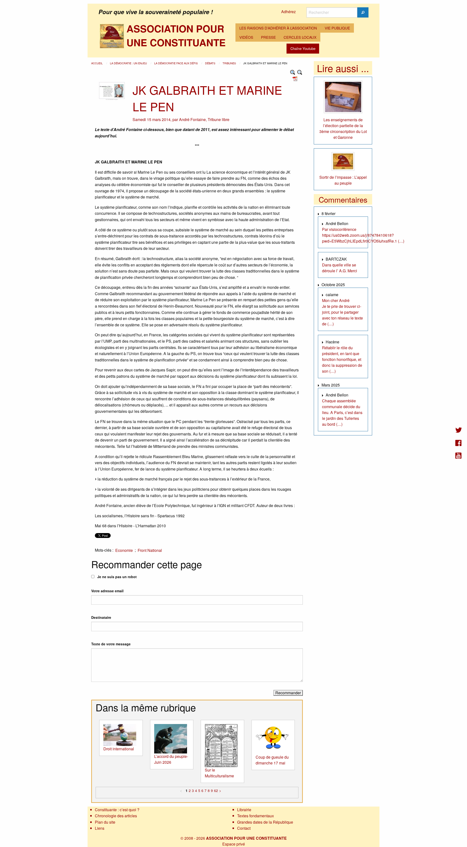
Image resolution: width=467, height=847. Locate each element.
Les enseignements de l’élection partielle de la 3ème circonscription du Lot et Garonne (343, 128)
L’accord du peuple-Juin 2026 (171, 759)
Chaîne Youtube (302, 48)
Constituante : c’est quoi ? (117, 809)
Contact (244, 828)
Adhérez (288, 11)
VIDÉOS (246, 37)
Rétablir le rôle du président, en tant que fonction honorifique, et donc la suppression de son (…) (342, 359)
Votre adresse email (107, 590)
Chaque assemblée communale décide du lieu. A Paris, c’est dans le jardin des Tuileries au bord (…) (342, 412)
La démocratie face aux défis (176, 63)
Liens (99, 828)
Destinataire (101, 617)
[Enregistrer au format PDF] (295, 78)
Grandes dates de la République (265, 822)
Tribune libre (218, 119)
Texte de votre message (111, 643)
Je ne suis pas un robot (116, 576)
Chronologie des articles (116, 816)
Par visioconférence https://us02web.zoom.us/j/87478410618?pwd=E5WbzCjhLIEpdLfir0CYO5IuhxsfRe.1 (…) (363, 235)
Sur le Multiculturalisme (219, 773)
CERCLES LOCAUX (300, 37)
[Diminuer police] (300, 72)
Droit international (118, 749)
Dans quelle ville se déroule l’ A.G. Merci (339, 267)
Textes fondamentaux (255, 816)
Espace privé (233, 844)
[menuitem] (278, 28)
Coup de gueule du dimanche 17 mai (272, 760)
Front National (150, 550)
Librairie (244, 809)
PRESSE (268, 37)
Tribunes (230, 63)
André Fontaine (192, 119)
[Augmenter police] (293, 72)
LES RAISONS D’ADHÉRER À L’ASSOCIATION (278, 27)
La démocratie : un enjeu (129, 63)
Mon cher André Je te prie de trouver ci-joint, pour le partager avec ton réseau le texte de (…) (342, 312)
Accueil (97, 63)
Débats (210, 63)
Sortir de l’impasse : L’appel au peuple (343, 180)
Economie (124, 550)
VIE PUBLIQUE (337, 27)
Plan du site (105, 822)
